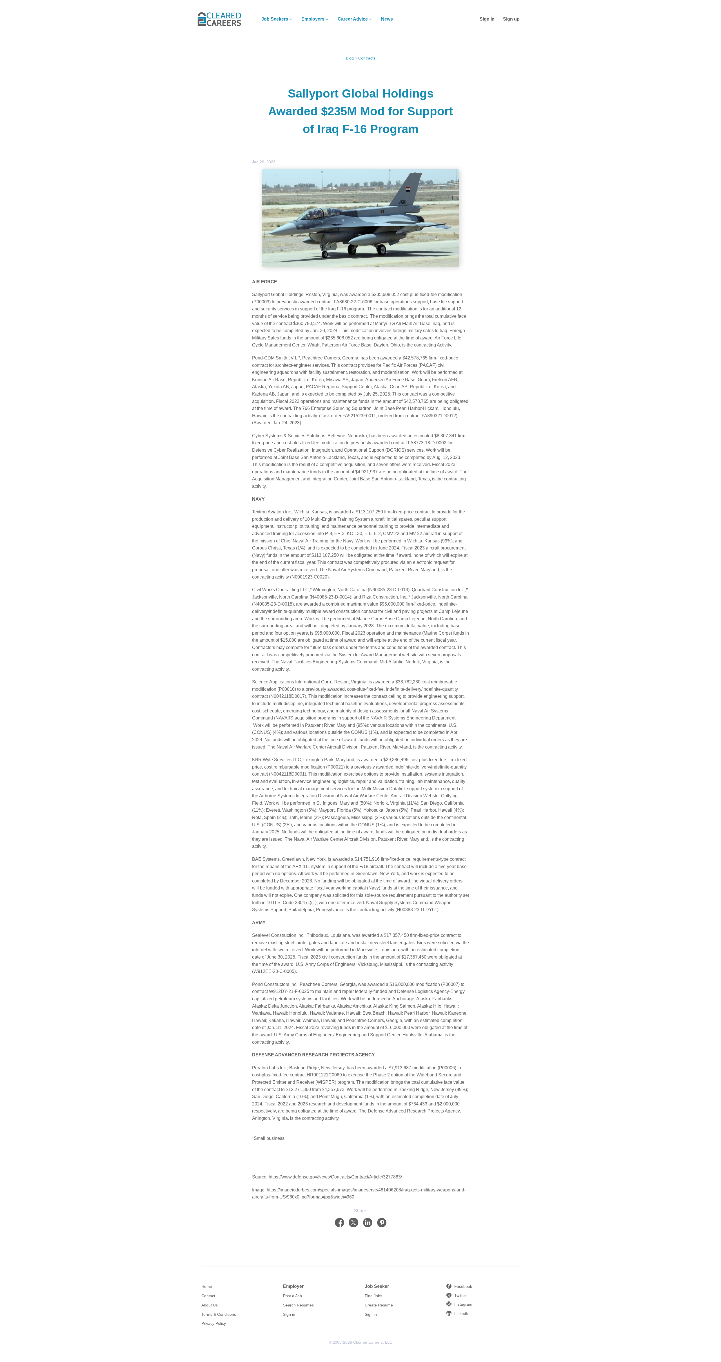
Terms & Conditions (218, 1314)
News (387, 19)
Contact (208, 1295)
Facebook (463, 1286)
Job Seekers (274, 19)
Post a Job (292, 1295)
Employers (312, 19)
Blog (350, 58)
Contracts (366, 58)
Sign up (511, 19)
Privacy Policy (213, 1323)
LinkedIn (461, 1313)
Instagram (463, 1304)
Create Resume (379, 1305)
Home (206, 1286)
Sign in (487, 19)
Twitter (460, 1295)
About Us (209, 1305)
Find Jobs (373, 1295)
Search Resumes (298, 1305)
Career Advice (353, 19)
